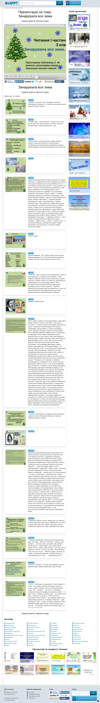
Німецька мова (56, 633)
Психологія (77, 637)
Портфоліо (9, 637)
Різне (7, 639)
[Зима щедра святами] (79, 112)
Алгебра (54, 623)
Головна (6, 8)
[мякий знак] (11, 670)
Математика (78, 631)
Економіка (54, 629)
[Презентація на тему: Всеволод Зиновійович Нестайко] (58, 670)
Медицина (9, 633)
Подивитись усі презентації (88, 671)
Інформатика (10, 623)
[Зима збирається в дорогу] (79, 94)
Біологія (76, 625)
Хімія (7, 645)
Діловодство (10, 629)
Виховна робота (11, 627)
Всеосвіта (32, 698)
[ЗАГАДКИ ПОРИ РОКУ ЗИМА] (79, 22)
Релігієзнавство (33, 639)
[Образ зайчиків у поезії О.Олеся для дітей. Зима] (79, 203)
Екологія (31, 629)
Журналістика (78, 629)
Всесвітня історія (34, 627)
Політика (76, 635)
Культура (54, 631)
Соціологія (77, 639)
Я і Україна (54, 645)
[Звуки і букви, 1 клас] (73, 670)
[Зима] (79, 130)
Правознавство (33, 637)
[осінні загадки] (58, 657)
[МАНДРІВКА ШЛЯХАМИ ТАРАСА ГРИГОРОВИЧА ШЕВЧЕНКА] (42, 670)
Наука (76, 633)
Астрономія (32, 625)
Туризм (53, 641)
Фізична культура (56, 643)
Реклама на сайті (34, 696)
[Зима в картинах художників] (79, 40)
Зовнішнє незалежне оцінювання (38, 631)
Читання (31, 645)
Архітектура (9, 625)
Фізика (31, 643)
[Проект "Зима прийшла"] (79, 166)
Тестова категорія (11, 641)
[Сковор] (11, 657)
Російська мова (56, 639)
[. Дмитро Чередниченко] (15, 306)
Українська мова (11, 643)
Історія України (33, 623)
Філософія (77, 643)
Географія (54, 627)
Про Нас (31, 692)
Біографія (54, 625)
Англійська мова (79, 623)
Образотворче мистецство (14, 635)
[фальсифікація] (27, 657)
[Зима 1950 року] (79, 184)
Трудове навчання (34, 641)
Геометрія (77, 627)
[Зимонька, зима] (79, 76)
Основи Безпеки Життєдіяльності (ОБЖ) (38, 635)
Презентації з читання (16, 8)
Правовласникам (34, 694)
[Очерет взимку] (15, 240)
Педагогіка (54, 635)
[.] (15, 438)
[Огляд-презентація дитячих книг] (42, 657)
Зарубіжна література (13, 631)
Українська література (81, 641)
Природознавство (56, 637)
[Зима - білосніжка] (79, 58)
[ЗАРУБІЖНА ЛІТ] (27, 670)
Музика (31, 633)
